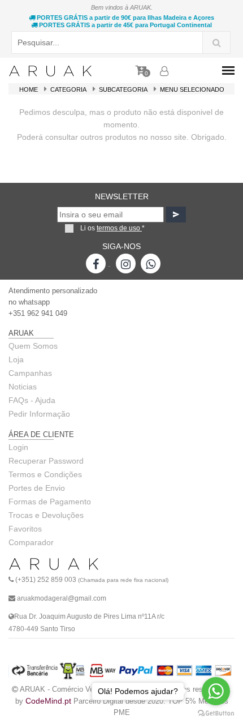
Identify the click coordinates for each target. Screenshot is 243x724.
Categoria (68, 89)
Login (18, 447)
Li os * (112, 228)
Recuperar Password (46, 460)
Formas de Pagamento (49, 501)
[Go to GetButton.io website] (216, 712)
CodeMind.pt (48, 700)
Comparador (31, 542)
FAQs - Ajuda (31, 400)
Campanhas (30, 373)
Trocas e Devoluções (46, 515)
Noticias (22, 386)
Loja (16, 359)
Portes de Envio (36, 487)
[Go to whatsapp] (216, 691)
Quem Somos (33, 345)
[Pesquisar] (216, 42)
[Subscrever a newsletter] (176, 214)
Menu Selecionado (192, 89)
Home (28, 89)
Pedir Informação (39, 413)
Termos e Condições (45, 474)
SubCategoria (123, 89)
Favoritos (25, 528)
